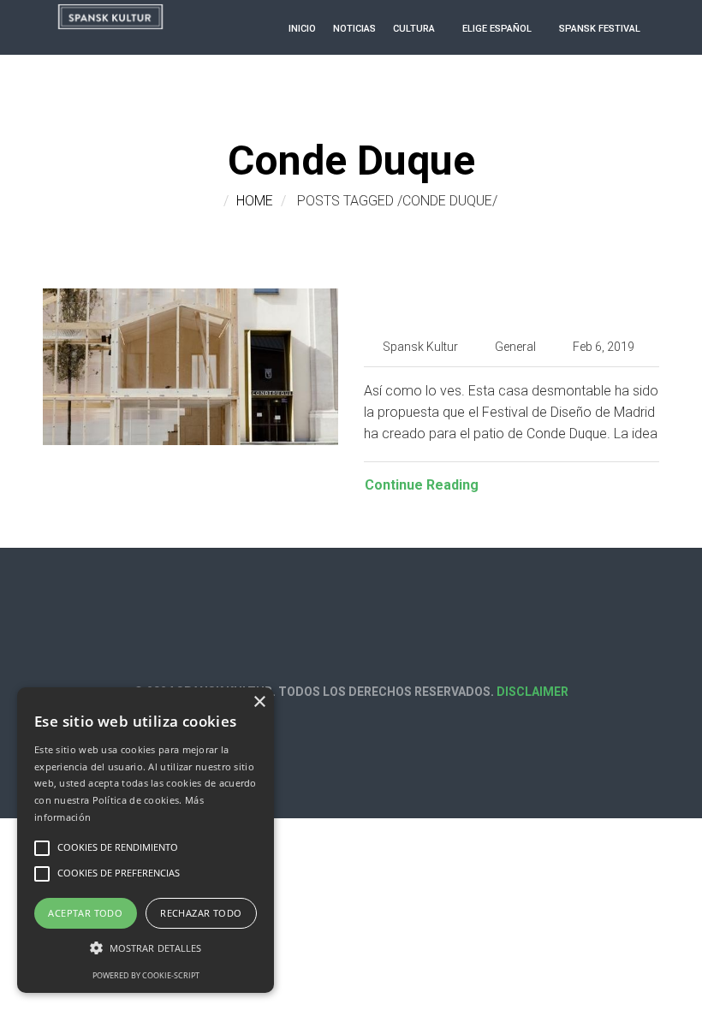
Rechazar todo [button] (200, 912)
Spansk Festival (599, 28)
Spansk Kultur (420, 347)
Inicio (302, 28)
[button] (145, 948)
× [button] (259, 702)
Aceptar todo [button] (85, 912)
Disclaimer (532, 691)
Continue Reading (422, 485)
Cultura (414, 28)
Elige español (497, 28)
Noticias (354, 28)
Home (254, 201)
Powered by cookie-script (145, 975)
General (515, 347)
